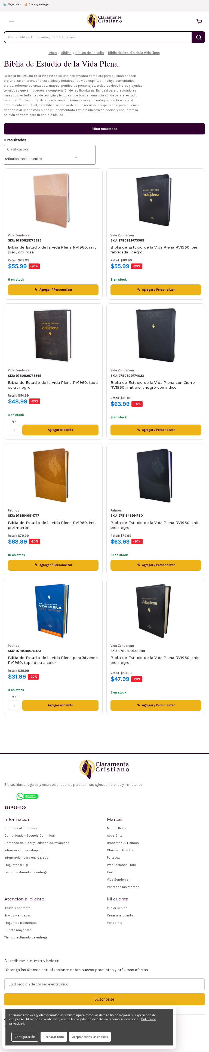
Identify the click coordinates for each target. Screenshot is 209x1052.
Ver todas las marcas (123, 887)
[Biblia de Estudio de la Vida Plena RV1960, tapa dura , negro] (53, 335)
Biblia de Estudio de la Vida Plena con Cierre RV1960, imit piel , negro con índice (152, 385)
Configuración (25, 1037)
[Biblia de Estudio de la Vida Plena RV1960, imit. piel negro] (155, 611)
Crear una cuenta (120, 915)
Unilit (111, 872)
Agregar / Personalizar (55, 289)
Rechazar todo (54, 1037)
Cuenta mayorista (17, 930)
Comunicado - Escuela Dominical (29, 835)
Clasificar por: (18, 149)
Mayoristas (12, 4)
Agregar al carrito (60, 430)
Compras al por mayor (21, 828)
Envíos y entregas (37, 4)
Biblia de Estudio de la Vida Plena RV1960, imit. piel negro (154, 660)
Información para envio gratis (26, 857)
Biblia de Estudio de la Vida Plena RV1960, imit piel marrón (52, 525)
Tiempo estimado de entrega (26, 872)
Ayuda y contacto (17, 908)
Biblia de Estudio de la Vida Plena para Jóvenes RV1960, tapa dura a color (53, 660)
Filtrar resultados (104, 129)
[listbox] (42, 158)
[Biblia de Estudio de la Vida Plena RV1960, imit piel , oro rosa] (53, 200)
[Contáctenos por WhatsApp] (27, 796)
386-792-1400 (15, 807)
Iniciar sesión (117, 908)
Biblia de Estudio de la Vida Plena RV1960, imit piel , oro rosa (52, 249)
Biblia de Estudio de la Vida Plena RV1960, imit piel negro (154, 525)
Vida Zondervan (118, 879)
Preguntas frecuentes (20, 923)
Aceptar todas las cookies (90, 1037)
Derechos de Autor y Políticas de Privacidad (36, 843)
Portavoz (113, 857)
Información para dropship (24, 850)
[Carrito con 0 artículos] (199, 22)
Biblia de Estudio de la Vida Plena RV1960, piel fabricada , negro (154, 249)
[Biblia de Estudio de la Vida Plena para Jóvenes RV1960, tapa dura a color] (53, 611)
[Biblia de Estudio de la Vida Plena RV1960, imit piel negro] (155, 475)
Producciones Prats (121, 865)
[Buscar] (198, 37)
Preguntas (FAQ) (16, 865)
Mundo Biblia (116, 828)
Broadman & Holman (123, 843)
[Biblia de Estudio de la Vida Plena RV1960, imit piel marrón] (53, 475)
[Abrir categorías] (10, 22)
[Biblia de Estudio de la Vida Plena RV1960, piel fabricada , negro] (155, 200)
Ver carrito (114, 923)
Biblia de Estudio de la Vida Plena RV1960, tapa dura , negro (53, 385)
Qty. (14, 421)
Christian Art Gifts (120, 850)
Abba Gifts (114, 835)
